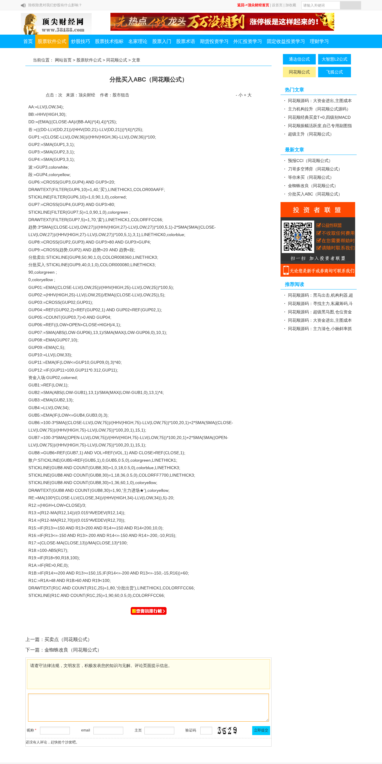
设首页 (277, 5)
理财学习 (319, 41)
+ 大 (248, 95)
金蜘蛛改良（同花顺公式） (73, 649)
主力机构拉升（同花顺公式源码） (319, 109)
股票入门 (161, 41)
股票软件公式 (52, 41)
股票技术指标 (109, 41)
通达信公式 (299, 59)
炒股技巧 (80, 41)
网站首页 (63, 60)
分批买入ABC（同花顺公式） (315, 194)
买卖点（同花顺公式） (68, 639)
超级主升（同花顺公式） (311, 134)
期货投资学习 (214, 41)
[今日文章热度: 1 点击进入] (148, 611)
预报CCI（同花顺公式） (310, 160)
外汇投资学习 (247, 41)
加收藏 (290, 5)
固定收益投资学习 (286, 41)
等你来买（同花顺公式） (311, 177)
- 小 (239, 95)
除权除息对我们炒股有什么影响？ (55, 5)
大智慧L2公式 (334, 59)
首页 (28, 41)
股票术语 (185, 41)
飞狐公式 (334, 72)
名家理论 (137, 41)
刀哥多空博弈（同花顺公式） (315, 169)
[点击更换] (227, 730)
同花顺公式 (116, 60)
